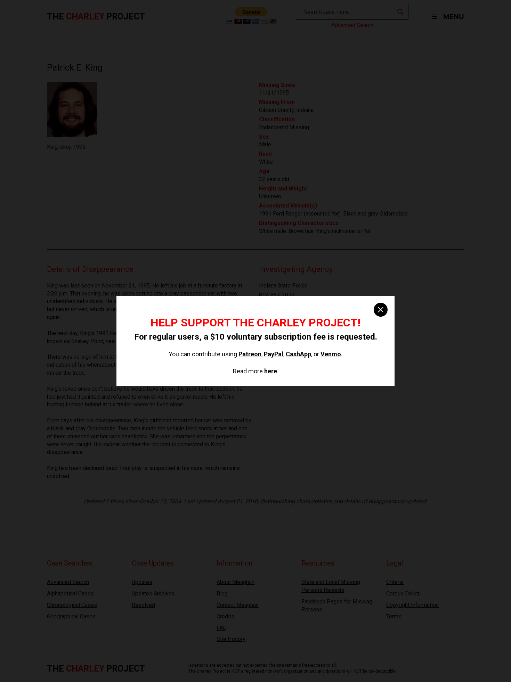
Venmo (331, 354)
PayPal (273, 354)
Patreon (249, 354)
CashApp (298, 354)
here (270, 371)
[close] (381, 310)
